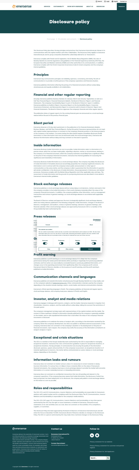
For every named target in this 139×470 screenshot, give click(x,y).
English (116, 1)
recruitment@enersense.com (59, 445)
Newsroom (100, 6)
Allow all (90, 249)
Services (47, 6)
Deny (48, 249)
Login (107, 1)
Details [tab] (69, 224)
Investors (122, 6)
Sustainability (59, 6)
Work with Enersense (75, 6)
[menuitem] (105, 1)
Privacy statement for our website (101, 442)
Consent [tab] (48, 224)
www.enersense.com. (60, 283)
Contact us (123, 1)
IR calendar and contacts (67, 39)
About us (89, 6)
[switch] (61, 243)
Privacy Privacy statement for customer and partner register (107, 446)
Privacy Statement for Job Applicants (102, 451)
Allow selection (69, 249)
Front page (51, 39)
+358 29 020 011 (55, 439)
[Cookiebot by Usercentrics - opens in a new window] (94, 220)
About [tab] (91, 224)
